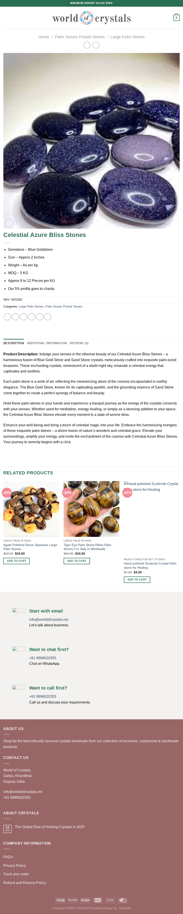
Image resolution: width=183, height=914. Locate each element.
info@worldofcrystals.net (48, 619)
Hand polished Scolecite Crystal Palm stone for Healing (150, 565)
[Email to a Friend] (31, 316)
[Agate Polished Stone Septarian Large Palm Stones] (31, 509)
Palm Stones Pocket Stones (80, 36)
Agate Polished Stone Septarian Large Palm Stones (30, 547)
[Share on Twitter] (23, 316)
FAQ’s (8, 857)
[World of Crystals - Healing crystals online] (91, 17)
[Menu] (6, 17)
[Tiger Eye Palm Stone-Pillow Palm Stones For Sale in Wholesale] (91, 509)
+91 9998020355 (42, 658)
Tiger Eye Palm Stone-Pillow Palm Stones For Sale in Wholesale (87, 547)
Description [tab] (13, 343)
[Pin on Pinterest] (39, 316)
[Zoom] (9, 223)
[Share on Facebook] (15, 316)
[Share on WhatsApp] (7, 316)
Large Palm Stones (127, 36)
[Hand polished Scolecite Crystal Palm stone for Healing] (152, 518)
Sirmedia (125, 908)
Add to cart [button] (16, 561)
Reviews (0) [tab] (79, 343)
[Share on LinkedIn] (47, 316)
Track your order (16, 874)
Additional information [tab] (47, 343)
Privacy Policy (14, 865)
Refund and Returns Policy (24, 883)
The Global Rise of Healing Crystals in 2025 (50, 827)
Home (43, 36)
